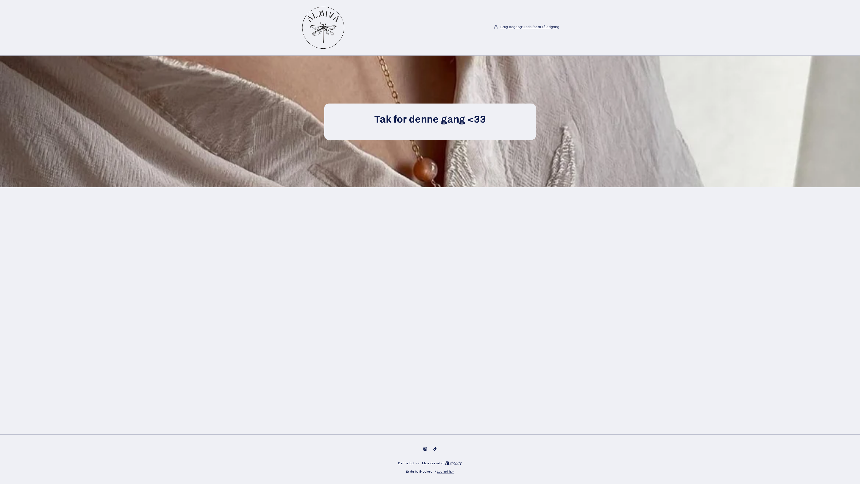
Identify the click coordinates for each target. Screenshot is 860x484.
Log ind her (445, 471)
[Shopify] (453, 463)
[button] (526, 27)
